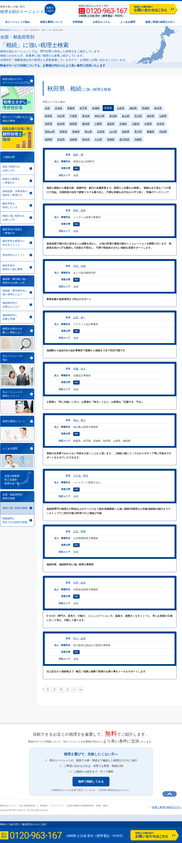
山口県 (113, 131)
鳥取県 (63, 131)
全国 (47, 108)
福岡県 (48, 139)
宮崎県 (110, 139)
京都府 (123, 123)
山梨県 (163, 115)
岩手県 (83, 108)
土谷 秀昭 (79, 531)
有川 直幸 (79, 638)
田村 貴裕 (79, 210)
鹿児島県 (124, 139)
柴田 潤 (78, 154)
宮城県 (96, 108)
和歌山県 (50, 131)
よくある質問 (127, 21)
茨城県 (145, 108)
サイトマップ (58, 806)
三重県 (98, 123)
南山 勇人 (79, 420)
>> (80, 689)
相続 (76, 168)
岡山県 (88, 131)
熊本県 (86, 139)
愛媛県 (150, 131)
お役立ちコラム (101, 21)
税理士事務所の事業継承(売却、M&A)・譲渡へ (88, 806)
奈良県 (160, 123)
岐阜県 (61, 123)
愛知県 (86, 123)
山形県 (120, 108)
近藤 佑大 (79, 368)
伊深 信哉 (79, 266)
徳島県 (125, 131)
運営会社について (8, 806)
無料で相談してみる (91, 781)
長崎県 (73, 139)
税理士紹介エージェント (22, 9)
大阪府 (135, 123)
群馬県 (48, 115)
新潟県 (113, 115)
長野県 (48, 123)
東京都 (86, 115)
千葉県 (73, 115)
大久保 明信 (80, 475)
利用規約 (44, 806)
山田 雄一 (79, 317)
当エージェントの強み (17, 21)
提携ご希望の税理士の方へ (160, 21)
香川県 (138, 131)
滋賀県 (110, 123)
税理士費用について (51, 21)
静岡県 (73, 123)
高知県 (163, 131)
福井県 (150, 115)
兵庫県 (148, 123)
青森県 (71, 108)
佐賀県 (61, 139)
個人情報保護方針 (28, 806)
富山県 (125, 115)
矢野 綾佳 (79, 582)
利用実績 (78, 21)
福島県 (133, 108)
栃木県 (158, 108)
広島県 (101, 131)
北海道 (58, 108)
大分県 (98, 139)
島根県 (76, 131)
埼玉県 (61, 115)
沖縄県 (138, 139)
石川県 (138, 115)
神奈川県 (100, 115)
